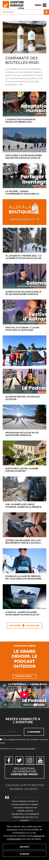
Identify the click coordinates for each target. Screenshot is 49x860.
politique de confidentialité (25, 748)
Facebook (9, 760)
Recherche (46, 12)
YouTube (40, 760)
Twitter (19, 760)
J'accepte (24, 846)
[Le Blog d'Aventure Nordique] (14, 5)
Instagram (30, 760)
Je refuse (24, 854)
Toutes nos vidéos (23, 676)
